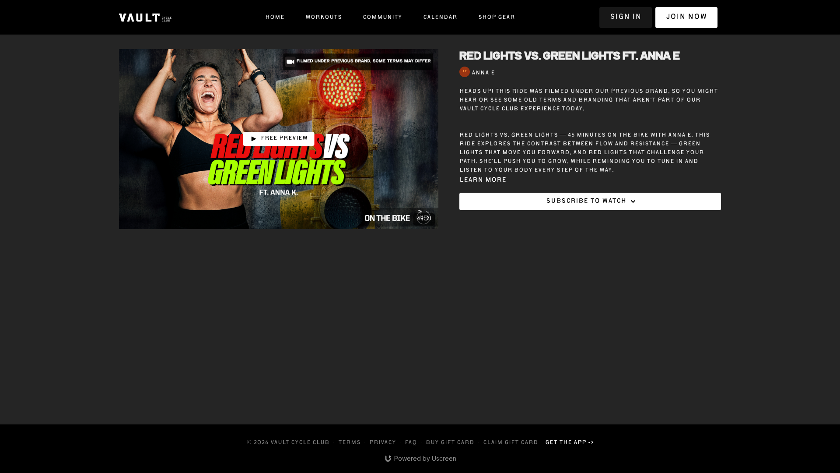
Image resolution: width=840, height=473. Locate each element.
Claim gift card (510, 443)
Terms (349, 443)
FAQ (411, 443)
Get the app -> (569, 443)
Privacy (382, 443)
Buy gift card (450, 443)
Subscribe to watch (586, 201)
